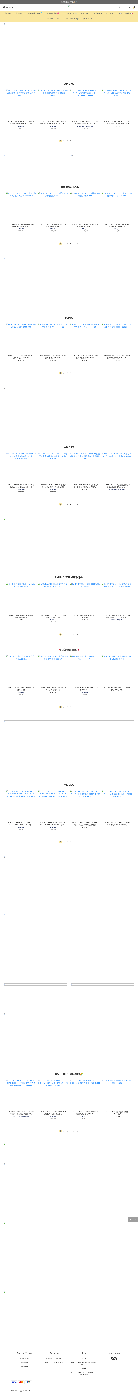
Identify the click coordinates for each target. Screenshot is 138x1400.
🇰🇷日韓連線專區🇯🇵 (126, 13)
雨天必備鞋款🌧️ (71, 13)
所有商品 (8, 13)
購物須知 (86, 19)
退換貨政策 (24, 1366)
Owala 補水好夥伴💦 (35, 13)
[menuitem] (60, 141)
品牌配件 (109, 13)
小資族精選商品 (52, 19)
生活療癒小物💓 (53, 13)
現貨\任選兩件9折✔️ (71, 19)
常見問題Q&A (24, 1358)
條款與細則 (25, 1362)
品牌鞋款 (84, 13)
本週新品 (19, 13)
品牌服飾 (97, 13)
